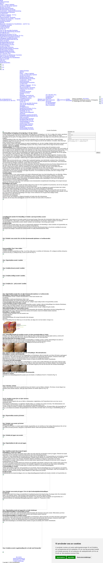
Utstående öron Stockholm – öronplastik (10, 18)
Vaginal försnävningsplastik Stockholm (10, 37)
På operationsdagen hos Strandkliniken (10, 57)
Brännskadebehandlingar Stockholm (9, 48)
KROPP (2, 22)
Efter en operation (4, 59)
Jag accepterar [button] (61, 557)
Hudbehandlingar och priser (7, 44)
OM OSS (2, 60)
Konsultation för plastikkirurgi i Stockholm (11, 55)
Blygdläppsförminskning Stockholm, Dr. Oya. (11, 35)
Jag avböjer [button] (71, 557)
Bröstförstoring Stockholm (6, 8)
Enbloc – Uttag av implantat (7, 4)
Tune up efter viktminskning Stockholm (10, 31)
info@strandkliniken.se (19, 558)
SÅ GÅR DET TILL (5, 53)
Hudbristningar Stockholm (6, 47)
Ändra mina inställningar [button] (84, 557)
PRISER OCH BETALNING (7, 52)
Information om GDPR (19, 559)
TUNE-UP (3, 29)
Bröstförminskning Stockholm (7, 9)
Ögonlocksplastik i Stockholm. (8, 17)
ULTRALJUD (4, 13)
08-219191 (86, 98)
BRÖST (2, 3)
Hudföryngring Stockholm (6, 49)
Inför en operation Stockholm (7, 56)
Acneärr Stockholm (5, 46)
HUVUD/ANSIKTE (5, 16)
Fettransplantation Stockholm (7, 12)
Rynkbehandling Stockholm (7, 42)
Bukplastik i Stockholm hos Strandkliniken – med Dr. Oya (15, 24)
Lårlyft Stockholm (4, 27)
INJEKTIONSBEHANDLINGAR (9, 39)
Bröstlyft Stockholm (5, 7)
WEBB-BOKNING (5, 62)
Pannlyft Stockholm (5, 21)
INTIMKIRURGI (4, 33)
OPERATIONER (4, 2)
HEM (18, 100)
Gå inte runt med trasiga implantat (8, 5)
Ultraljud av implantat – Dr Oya (8, 15)
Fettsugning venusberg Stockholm (8, 38)
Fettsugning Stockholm (6, 25)
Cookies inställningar (18, 561)
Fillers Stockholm (4, 40)
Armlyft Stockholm (5, 26)
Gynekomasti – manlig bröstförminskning (10, 11)
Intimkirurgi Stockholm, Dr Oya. (8, 34)
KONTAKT (3, 61)
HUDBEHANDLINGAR (6, 43)
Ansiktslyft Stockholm (5, 20)
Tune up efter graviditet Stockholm (9, 30)
